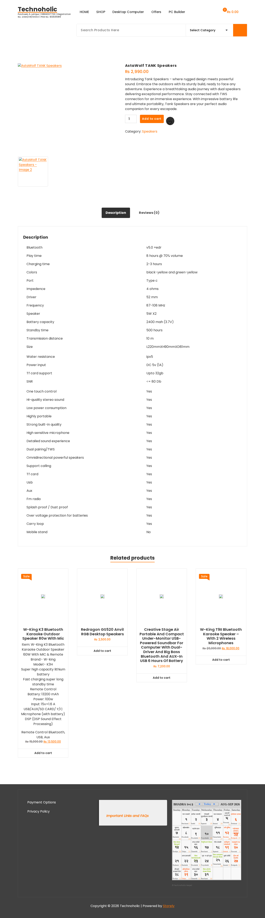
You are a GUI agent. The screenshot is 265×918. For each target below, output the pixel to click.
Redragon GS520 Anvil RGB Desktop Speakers (102, 631)
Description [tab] (116, 212)
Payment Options (41, 802)
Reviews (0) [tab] (149, 212)
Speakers (149, 131)
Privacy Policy (38, 811)
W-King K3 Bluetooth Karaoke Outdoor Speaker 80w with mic (43, 634)
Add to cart (151, 119)
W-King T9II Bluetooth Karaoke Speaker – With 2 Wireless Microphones (221, 636)
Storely (169, 906)
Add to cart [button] (43, 753)
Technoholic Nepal (183, 885)
